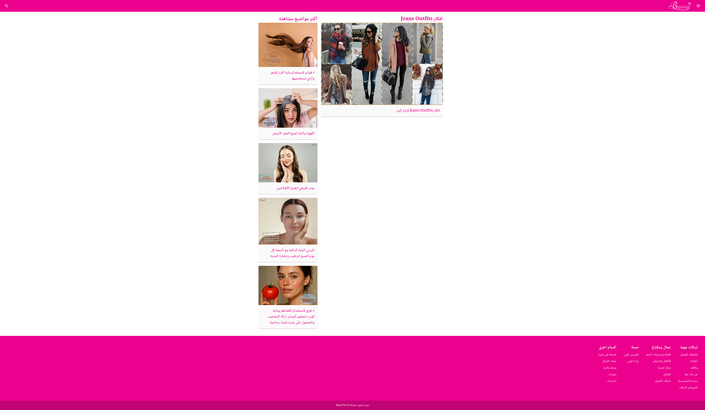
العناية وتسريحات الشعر (658, 354)
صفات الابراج (609, 361)
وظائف (694, 367)
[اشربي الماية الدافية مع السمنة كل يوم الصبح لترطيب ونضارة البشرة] (287, 221)
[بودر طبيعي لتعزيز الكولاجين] (287, 162)
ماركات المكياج (663, 381)
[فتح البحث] (698, 5)
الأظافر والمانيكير (662, 361)
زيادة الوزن (633, 361)
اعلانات (694, 361)
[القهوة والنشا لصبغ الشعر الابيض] (287, 107)
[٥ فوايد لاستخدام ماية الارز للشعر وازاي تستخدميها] (287, 45)
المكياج (667, 374)
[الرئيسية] (681, 5)
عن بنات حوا (691, 374)
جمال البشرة (664, 367)
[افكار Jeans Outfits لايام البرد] (382, 64)
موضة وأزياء (609, 367)
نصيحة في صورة (607, 354)
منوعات (612, 374)
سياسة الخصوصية (688, 381)
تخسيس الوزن (631, 354)
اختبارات (611, 381)
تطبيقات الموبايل (689, 354)
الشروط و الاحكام (688, 387)
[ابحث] (6, 5)
